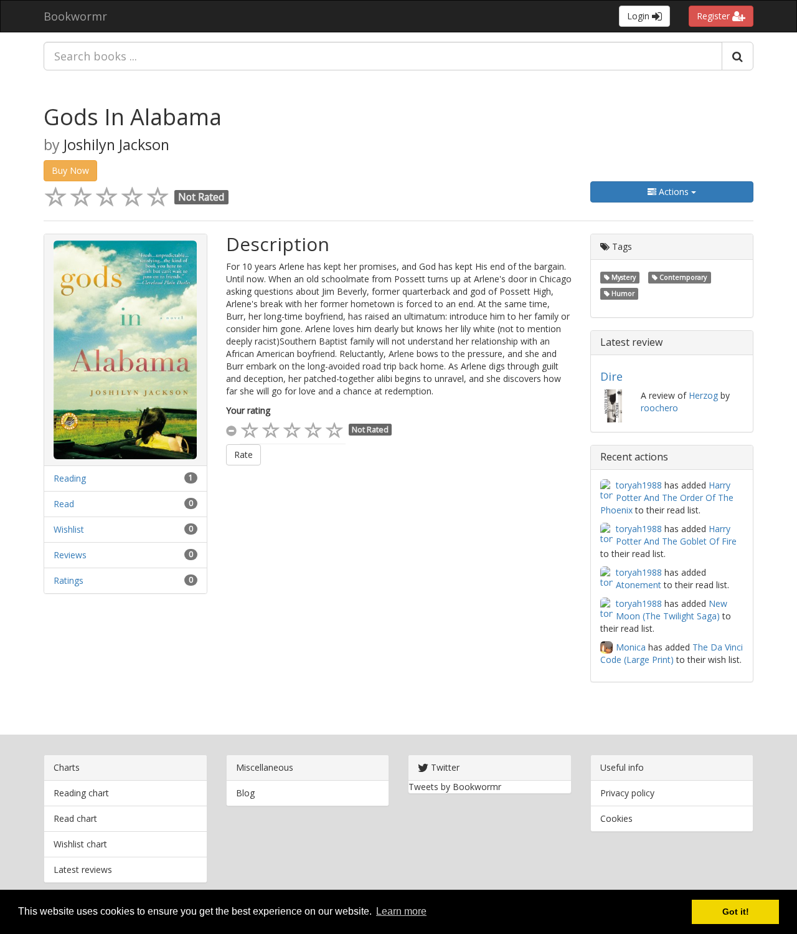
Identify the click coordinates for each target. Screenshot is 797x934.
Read (64, 504)
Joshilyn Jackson (116, 145)
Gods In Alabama (133, 117)
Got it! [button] (735, 912)
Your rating (248, 410)
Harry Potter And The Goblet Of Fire (676, 535)
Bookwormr (75, 16)
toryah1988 (639, 485)
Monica (631, 647)
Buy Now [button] (70, 170)
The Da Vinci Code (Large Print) (671, 653)
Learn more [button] (401, 911)
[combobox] (383, 56)
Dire (611, 376)
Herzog (703, 395)
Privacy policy (627, 793)
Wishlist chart (80, 844)
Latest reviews (83, 869)
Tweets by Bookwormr (454, 787)
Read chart (75, 818)
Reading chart (81, 793)
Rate (243, 454)
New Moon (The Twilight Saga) (671, 610)
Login (639, 16)
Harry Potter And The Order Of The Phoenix (666, 497)
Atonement (638, 585)
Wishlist (69, 529)
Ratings (68, 580)
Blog (245, 793)
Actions (673, 192)
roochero (659, 408)
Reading (70, 478)
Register (714, 16)
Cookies (616, 818)
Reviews (70, 555)
